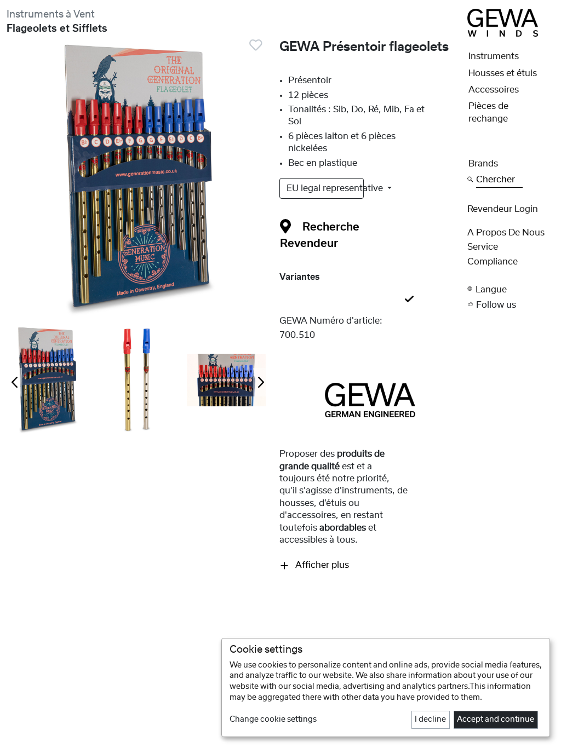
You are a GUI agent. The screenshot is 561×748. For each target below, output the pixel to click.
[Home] (502, 22)
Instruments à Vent (51, 14)
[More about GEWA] (370, 399)
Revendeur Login (502, 209)
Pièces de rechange (488, 112)
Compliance (492, 261)
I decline (430, 719)
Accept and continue (495, 719)
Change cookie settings (273, 719)
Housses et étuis (502, 73)
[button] (510, 289)
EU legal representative (325, 188)
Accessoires (493, 89)
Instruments (493, 56)
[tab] (370, 299)
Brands (483, 163)
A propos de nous (506, 232)
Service (482, 247)
